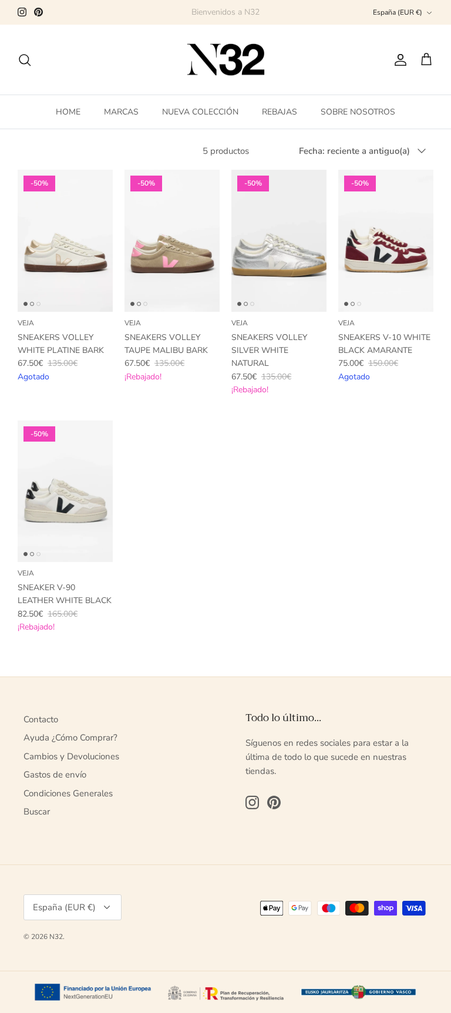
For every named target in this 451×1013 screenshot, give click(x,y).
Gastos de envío (54, 774)
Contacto (40, 719)
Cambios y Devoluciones (71, 756)
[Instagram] (22, 12)
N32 (56, 936)
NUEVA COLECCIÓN (200, 111)
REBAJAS (279, 111)
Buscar (36, 811)
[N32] (225, 59)
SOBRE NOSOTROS (358, 111)
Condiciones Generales (68, 793)
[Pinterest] (38, 12)
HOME (68, 111)
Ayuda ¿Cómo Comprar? (70, 737)
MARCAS (121, 111)
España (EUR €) (397, 12)
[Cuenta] (398, 60)
